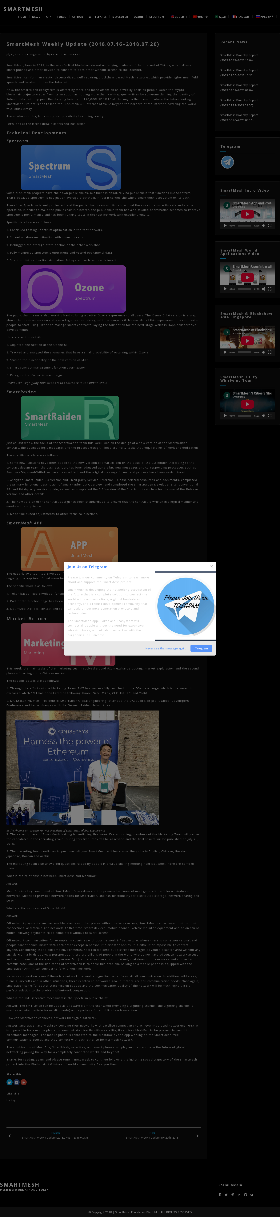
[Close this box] (211, 566)
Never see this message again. (165, 648)
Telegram (201, 648)
